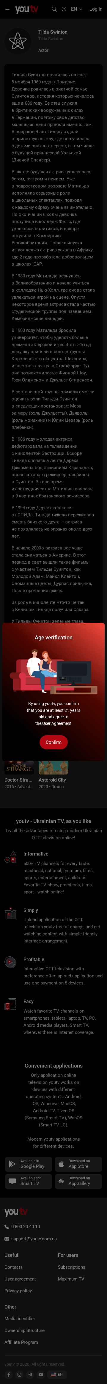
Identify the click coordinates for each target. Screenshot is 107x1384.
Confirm (54, 742)
